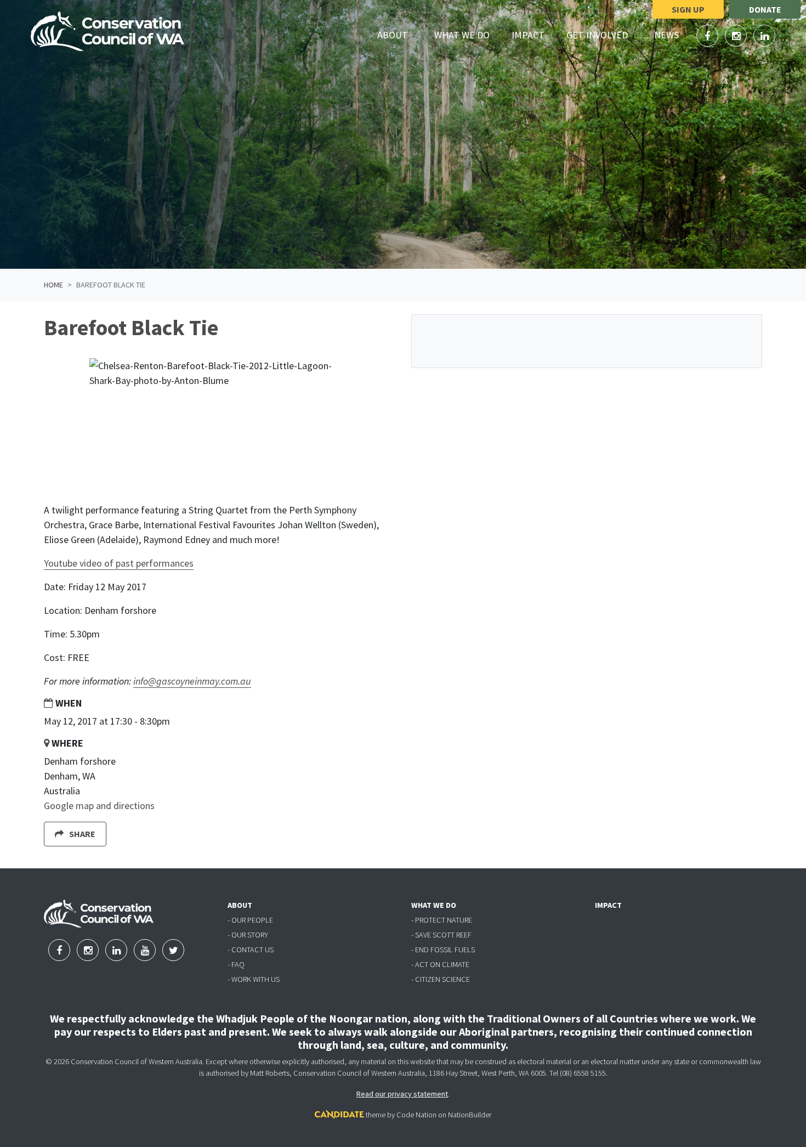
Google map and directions (99, 805)
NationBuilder (469, 1115)
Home (53, 285)
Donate (765, 9)
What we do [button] (468, 34)
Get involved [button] (603, 34)
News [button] (673, 34)
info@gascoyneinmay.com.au (192, 681)
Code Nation (416, 1115)
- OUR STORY (248, 935)
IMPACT (608, 905)
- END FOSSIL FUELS (443, 949)
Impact (528, 35)
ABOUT (240, 905)
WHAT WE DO (433, 905)
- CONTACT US (251, 949)
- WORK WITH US (254, 979)
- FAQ (236, 964)
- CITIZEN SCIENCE (440, 979)
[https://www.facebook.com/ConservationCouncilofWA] (708, 36)
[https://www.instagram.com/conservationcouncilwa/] (737, 36)
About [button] (399, 34)
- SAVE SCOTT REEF (441, 935)
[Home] (107, 31)
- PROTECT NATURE (441, 920)
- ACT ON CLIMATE (440, 964)
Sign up (688, 9)
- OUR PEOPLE (250, 920)
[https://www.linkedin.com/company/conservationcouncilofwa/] (764, 36)
